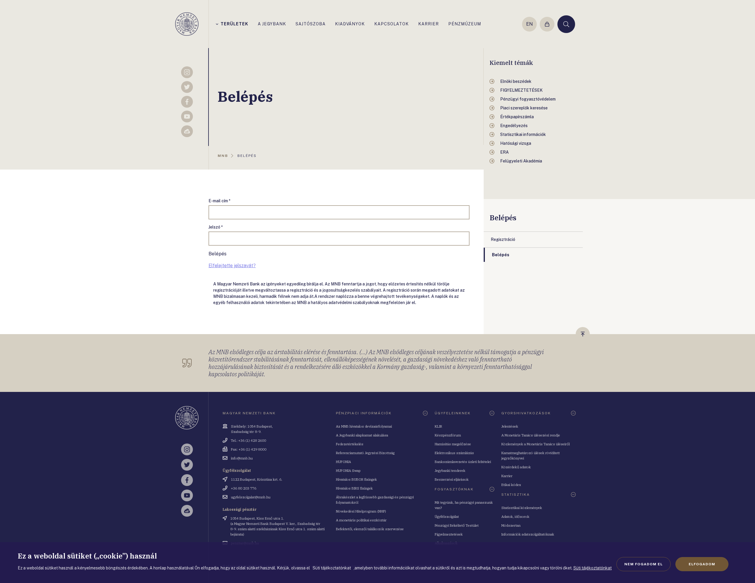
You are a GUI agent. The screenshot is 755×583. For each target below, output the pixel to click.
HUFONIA (343, 461)
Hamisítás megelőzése (453, 444)
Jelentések (509, 426)
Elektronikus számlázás (454, 453)
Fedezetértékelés (349, 444)
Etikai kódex (511, 484)
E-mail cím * (220, 200)
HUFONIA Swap (348, 470)
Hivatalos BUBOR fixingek (356, 479)
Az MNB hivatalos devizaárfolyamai (364, 426)
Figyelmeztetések (449, 534)
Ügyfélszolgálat (447, 516)
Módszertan (511, 525)
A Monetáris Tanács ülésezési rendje (530, 435)
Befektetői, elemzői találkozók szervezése (370, 529)
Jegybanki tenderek (450, 470)
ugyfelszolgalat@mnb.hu (250, 497)
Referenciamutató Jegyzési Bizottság (365, 453)
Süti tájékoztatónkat (592, 568)
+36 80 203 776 (243, 488)
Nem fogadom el (643, 564)
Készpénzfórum (448, 435)
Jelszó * (216, 227)
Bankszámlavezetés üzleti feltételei (463, 461)
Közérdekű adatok (516, 467)
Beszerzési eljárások (452, 479)
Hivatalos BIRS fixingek (354, 488)
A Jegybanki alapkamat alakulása (362, 435)
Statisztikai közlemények (521, 507)
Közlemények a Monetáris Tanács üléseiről (535, 444)
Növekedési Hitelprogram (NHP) (361, 511)
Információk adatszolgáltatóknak (527, 534)
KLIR (438, 426)
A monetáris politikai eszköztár (361, 520)
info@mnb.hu (242, 458)
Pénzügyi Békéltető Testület (457, 525)
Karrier (507, 476)
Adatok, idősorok (515, 516)
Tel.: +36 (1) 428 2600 (248, 440)
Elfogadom (702, 564)
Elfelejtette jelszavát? (232, 265)
